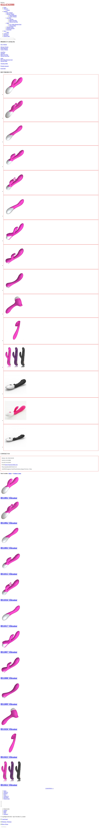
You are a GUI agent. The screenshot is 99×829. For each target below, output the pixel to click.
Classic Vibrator (13, 16)
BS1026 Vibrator (9, 729)
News (4, 31)
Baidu (4, 811)
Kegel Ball (8, 29)
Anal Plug (8, 18)
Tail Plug (11, 19)
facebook (5, 814)
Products (5, 11)
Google (5, 810)
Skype (6, 824)
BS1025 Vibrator (9, 757)
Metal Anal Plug (13, 20)
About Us (5, 8)
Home (4, 7)
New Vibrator (9, 12)
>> (53, 788)
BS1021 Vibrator (9, 785)
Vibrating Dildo (10, 27)
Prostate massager (10, 28)
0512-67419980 (7, 4)
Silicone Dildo (12, 25)
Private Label (6, 36)
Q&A (7, 32)
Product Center (17, 473)
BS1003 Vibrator (9, 548)
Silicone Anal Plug (13, 21)
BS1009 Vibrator (9, 704)
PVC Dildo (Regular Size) (15, 24)
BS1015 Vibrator (9, 574)
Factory (8, 10)
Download (5, 35)
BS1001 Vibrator (9, 498)
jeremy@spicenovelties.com (11, 464)
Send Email (5, 819)
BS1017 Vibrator (9, 626)
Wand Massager (13, 15)
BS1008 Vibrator (9, 678)
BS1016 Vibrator (9, 600)
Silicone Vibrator (10, 14)
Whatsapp (8, 821)
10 (51, 788)
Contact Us (6, 33)
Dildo (7, 23)
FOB (4, 813)
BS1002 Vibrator (9, 523)
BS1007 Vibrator (9, 652)
